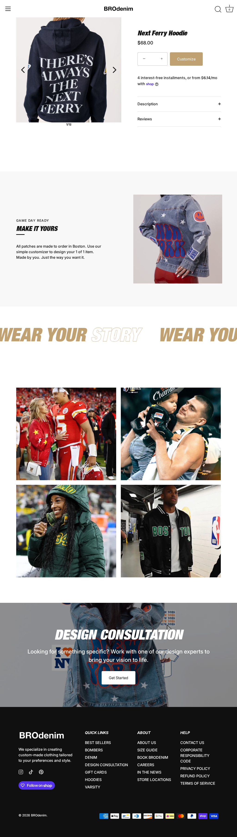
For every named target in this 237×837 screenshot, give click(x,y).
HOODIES (93, 779)
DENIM (91, 757)
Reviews (144, 119)
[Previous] (23, 69)
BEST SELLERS (98, 742)
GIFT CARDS (96, 772)
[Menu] (8, 9)
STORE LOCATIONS (154, 779)
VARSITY (92, 787)
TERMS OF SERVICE (197, 783)
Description (147, 104)
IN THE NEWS (149, 772)
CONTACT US (192, 742)
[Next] (114, 69)
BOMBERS (94, 750)
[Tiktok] (31, 771)
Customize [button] (186, 59)
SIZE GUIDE (147, 750)
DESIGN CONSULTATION (106, 764)
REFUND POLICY (195, 776)
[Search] (218, 9)
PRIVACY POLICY (195, 768)
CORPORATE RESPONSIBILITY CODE (194, 755)
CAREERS (145, 764)
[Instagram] (21, 771)
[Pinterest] (41, 771)
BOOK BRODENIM (152, 757)
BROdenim (39, 815)
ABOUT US (146, 742)
